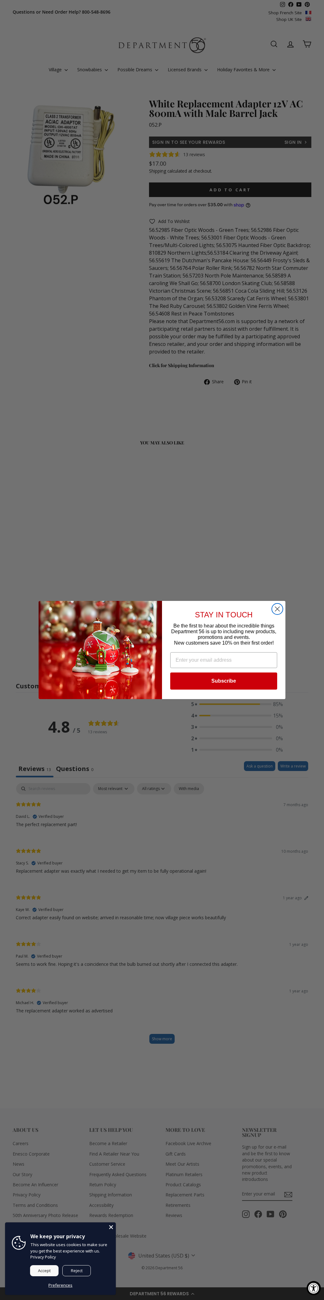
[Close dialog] (277, 609)
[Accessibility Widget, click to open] (314, 1288)
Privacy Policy (43, 1257)
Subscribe (223, 681)
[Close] (111, 1227)
